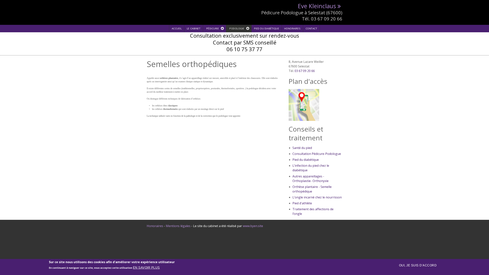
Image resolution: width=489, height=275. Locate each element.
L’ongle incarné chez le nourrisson (317, 197)
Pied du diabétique (266, 28)
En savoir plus (146, 267)
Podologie (236, 28)
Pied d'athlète (302, 203)
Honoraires (292, 28)
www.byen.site (253, 226)
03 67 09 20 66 (305, 71)
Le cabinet (193, 28)
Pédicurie (212, 28)
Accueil (177, 28)
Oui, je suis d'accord (418, 265)
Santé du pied (302, 148)
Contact (311, 28)
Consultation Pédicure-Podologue (316, 154)
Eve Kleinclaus (317, 6)
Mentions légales (178, 226)
